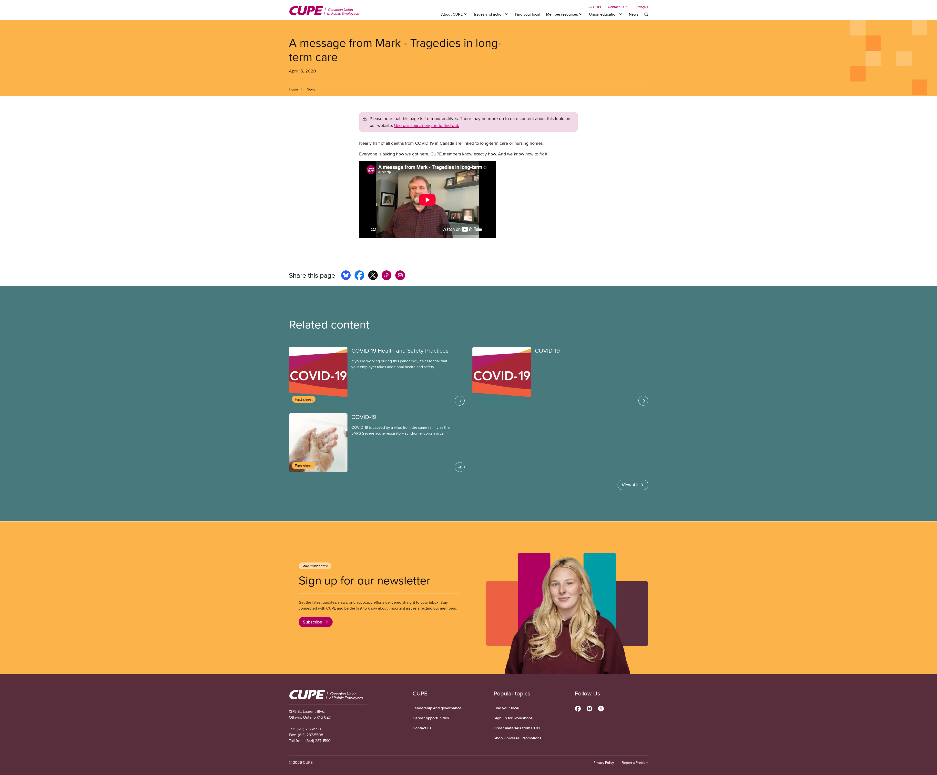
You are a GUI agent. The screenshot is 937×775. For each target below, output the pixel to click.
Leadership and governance (437, 708)
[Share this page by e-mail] (400, 276)
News (633, 14)
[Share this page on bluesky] (346, 276)
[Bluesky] (589, 708)
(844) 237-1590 (318, 740)
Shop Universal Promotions (517, 738)
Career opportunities (431, 718)
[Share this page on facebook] (359, 276)
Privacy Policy (603, 762)
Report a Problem (635, 762)
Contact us (422, 728)
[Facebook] (578, 708)
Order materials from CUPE (517, 728)
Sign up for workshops (513, 718)
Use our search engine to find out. (426, 125)
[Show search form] (646, 14)
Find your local (527, 14)
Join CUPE (594, 7)
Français (641, 6)
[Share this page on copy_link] (386, 276)
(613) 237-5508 (310, 734)
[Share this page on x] (373, 276)
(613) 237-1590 (309, 729)
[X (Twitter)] (601, 708)
